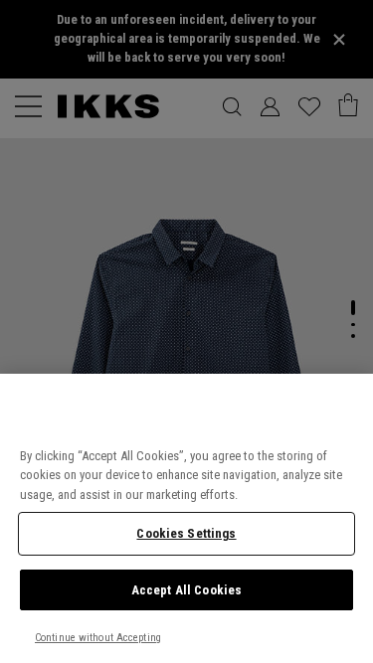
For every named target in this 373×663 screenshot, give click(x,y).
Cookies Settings (186, 533)
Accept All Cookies (186, 589)
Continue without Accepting (98, 637)
